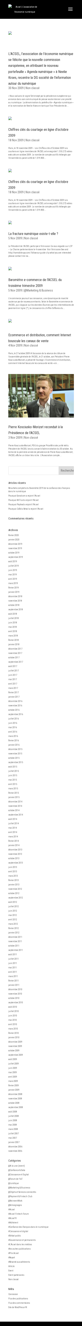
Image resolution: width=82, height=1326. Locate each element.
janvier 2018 (13, 644)
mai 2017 (12, 679)
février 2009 (13, 1085)
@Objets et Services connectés (22, 1192)
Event (10, 1270)
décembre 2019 (15, 544)
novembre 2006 (15, 1151)
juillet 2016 (13, 718)
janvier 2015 (13, 797)
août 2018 (12, 614)
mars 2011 (13, 976)
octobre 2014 (13, 810)
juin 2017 (12, 675)
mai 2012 (12, 915)
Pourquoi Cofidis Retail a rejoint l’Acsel (25, 509)
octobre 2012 (13, 893)
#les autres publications (19, 1249)
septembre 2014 (15, 815)
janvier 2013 (13, 884)
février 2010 (13, 1033)
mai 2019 (12, 574)
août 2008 (12, 1111)
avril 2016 (12, 732)
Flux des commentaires (19, 1303)
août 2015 (12, 767)
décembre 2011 (15, 937)
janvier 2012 (13, 932)
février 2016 (13, 740)
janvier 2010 (13, 1037)
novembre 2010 (15, 994)
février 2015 (13, 793)
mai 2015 (12, 780)
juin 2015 (12, 775)
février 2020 (13, 535)
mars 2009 (13, 1081)
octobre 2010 (13, 998)
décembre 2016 (15, 701)
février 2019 (13, 587)
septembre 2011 (15, 950)
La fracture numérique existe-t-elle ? (33, 234)
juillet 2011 (13, 959)
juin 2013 (12, 867)
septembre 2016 (15, 714)
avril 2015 (12, 784)
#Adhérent (13, 1222)
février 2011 (13, 980)
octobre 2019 (13, 553)
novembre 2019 (15, 548)
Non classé (33, 88)
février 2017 (13, 692)
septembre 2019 (15, 557)
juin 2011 (12, 963)
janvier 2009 (13, 1090)
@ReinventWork (15, 1201)
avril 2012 (12, 919)
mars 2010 (13, 1029)
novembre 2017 (15, 653)
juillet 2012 (13, 906)
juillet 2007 (13, 1133)
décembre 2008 (15, 1094)
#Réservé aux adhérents (19, 1262)
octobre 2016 (13, 710)
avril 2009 (12, 1077)
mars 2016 (13, 736)
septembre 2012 (15, 898)
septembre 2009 (15, 1055)
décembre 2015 (15, 749)
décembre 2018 (15, 596)
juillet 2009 (13, 1063)
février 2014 (13, 841)
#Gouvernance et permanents (22, 1240)
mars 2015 (13, 788)
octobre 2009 (13, 1050)
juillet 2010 (13, 1011)
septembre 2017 (15, 662)
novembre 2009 (15, 1046)
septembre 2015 (15, 762)
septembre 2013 (15, 863)
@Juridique (13, 1183)
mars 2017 (13, 688)
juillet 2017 (13, 670)
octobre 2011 (13, 946)
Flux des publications (18, 1298)
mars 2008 (13, 1129)
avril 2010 (12, 1024)
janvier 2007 (13, 1142)
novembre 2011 (15, 941)
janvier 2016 (13, 745)
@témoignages (15, 1205)
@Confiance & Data (16, 1170)
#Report (11, 1257)
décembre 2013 (15, 849)
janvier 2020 (13, 539)
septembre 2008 (15, 1107)
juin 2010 (12, 1015)
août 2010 (12, 1007)
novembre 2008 (15, 1098)
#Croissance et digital (18, 1231)
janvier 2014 (13, 845)
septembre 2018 (15, 609)
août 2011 (12, 954)
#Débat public (14, 1236)
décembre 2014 (15, 801)
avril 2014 (12, 832)
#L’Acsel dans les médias (20, 1244)
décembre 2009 (15, 1042)
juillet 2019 (13, 566)
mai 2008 (12, 1125)
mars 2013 (13, 876)
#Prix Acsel (13, 1253)
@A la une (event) (16, 1166)
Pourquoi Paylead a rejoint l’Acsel (23, 504)
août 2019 (12, 561)
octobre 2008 (13, 1103)
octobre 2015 (13, 758)
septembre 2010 (15, 1002)
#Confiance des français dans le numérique (28, 1227)
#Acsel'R (12, 1218)
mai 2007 (12, 1138)
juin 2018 (12, 622)
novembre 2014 (15, 806)
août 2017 (12, 666)
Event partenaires (16, 1275)
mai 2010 (12, 1020)
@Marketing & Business (38, 290)
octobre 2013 (13, 858)
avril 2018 (12, 631)
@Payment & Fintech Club (20, 1196)
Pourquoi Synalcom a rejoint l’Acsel (24, 496)
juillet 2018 (13, 618)
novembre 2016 (15, 705)
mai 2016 (12, 727)
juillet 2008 (13, 1116)
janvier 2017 (13, 697)
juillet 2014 (13, 823)
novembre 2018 (15, 601)
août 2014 (12, 819)
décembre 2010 (15, 989)
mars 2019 (13, 583)
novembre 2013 (15, 854)
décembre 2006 (15, 1146)
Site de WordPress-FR (17, 1307)
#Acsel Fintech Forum (18, 1214)
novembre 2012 (15, 889)
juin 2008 (12, 1120)
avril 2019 (12, 579)
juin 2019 (12, 570)
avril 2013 (12, 871)
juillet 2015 (13, 771)
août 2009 (12, 1059)
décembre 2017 (15, 649)
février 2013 (13, 880)
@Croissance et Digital (18, 1174)
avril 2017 (12, 684)
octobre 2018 (13, 605)
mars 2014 (13, 836)
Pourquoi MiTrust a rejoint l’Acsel (23, 500)
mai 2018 (12, 627)
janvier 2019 (13, 592)
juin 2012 (12, 911)
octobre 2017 (13, 657)
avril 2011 (12, 972)
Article (11, 1266)
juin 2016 (12, 723)
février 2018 (13, 640)
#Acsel (11, 1209)
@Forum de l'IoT (15, 1179)
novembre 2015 (15, 753)
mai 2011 (12, 967)
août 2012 (12, 902)
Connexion (13, 1294)
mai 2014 (12, 828)
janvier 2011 (13, 985)
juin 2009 (12, 1068)
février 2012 (13, 928)
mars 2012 (13, 924)
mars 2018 (13, 636)
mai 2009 (12, 1072)
